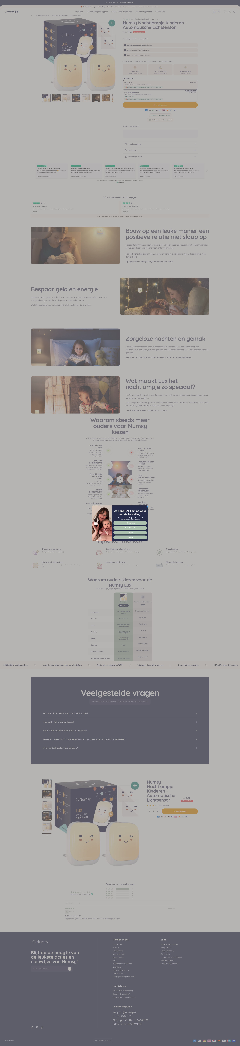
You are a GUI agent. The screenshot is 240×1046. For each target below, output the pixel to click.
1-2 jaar (130, 532)
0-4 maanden (130, 523)
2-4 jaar (130, 537)
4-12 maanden (130, 528)
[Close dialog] (147, 507)
